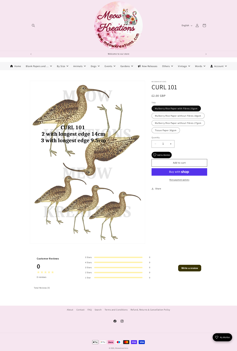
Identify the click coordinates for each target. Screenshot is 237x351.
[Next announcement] (206, 54)
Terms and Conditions (116, 309)
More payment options (179, 179)
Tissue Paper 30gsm (166, 130)
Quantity (156, 137)
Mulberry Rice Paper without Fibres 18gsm (178, 115)
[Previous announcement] (31, 54)
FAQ (90, 309)
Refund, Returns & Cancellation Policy (150, 309)
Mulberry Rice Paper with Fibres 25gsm (176, 108)
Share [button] (158, 188)
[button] (33, 25)
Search (98, 309)
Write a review (189, 268)
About (70, 309)
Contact (80, 309)
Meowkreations (121, 348)
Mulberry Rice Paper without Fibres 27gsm (178, 123)
